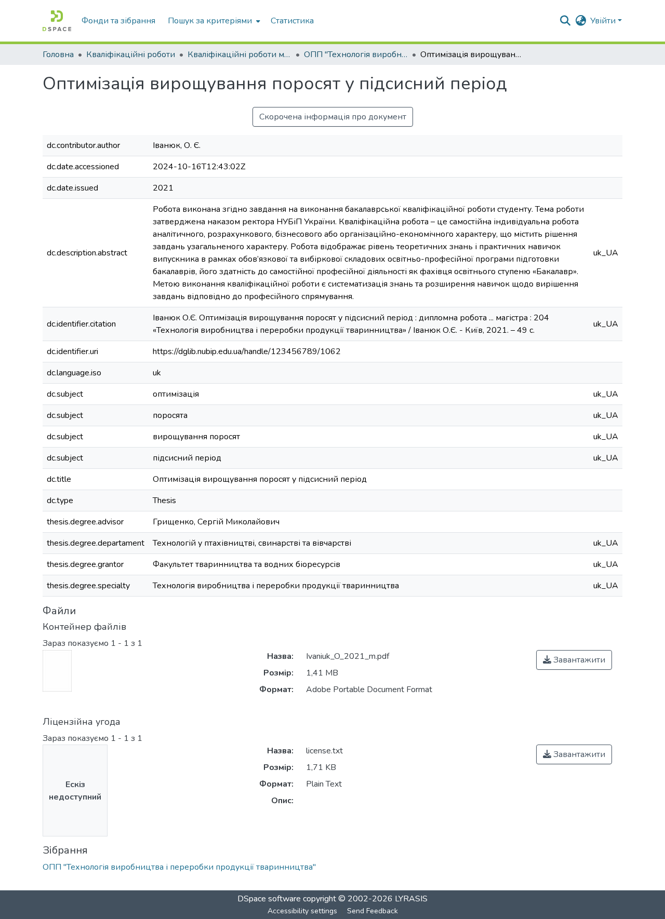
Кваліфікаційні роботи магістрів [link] (239, 54)
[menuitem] (213, 21)
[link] (574, 660)
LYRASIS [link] (411, 898)
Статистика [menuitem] (292, 20)
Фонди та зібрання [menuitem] (118, 20)
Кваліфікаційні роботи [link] (130, 54)
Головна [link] (58, 54)
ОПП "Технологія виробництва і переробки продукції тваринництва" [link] (356, 54)
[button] (57, 20)
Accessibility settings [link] (302, 911)
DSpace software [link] (269, 898)
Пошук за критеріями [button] (210, 20)
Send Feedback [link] (372, 911)
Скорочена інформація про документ (332, 117)
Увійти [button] (604, 20)
